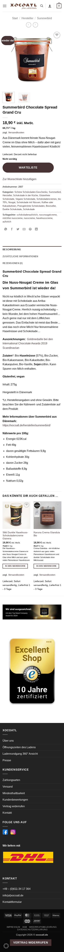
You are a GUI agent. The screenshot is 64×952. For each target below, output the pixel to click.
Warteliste (28, 167)
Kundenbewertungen (15, 799)
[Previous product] (35, 24)
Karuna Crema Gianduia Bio (47, 534)
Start (15, 18)
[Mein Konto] (50, 6)
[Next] (56, 60)
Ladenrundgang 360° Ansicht (20, 753)
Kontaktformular (12, 901)
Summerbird (44, 18)
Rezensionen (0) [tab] (13, 263)
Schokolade (29, 209)
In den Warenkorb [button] (15, 566)
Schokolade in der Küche (25, 195)
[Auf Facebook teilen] (12, 229)
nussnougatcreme (48, 214)
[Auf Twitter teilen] (18, 229)
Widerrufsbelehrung (42, 927)
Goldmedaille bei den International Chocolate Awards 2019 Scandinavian (28, 343)
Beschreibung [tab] (12, 249)
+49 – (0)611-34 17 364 (17, 888)
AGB (24, 927)
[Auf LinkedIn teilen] (36, 229)
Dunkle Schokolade (12, 209)
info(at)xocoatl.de (13, 895)
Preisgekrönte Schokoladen (31, 206)
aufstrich (7, 221)
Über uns (8, 740)
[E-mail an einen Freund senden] (24, 229)
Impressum (13, 927)
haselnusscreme (44, 218)
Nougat (11, 202)
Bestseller (51, 206)
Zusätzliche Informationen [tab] (20, 256)
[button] (5, 6)
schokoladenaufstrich (27, 214)
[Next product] (28, 24)
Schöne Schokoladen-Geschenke (31, 192)
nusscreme (29, 218)
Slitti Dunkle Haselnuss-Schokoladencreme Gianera (15, 535)
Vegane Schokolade (25, 199)
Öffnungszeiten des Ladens (19, 747)
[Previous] (8, 60)
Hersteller (27, 18)
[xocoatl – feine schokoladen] (23, 6)
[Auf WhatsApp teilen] (6, 229)
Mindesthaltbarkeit (14, 793)
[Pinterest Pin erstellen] (30, 229)
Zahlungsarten (11, 780)
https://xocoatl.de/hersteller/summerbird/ (27, 425)
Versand (8, 786)
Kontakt (7, 812)
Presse (7, 760)
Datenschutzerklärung (32, 929)
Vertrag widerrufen (14, 806)
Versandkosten (16, 132)
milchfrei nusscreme (13, 218)
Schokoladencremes (47, 199)
